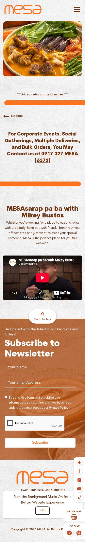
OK (42, 510)
